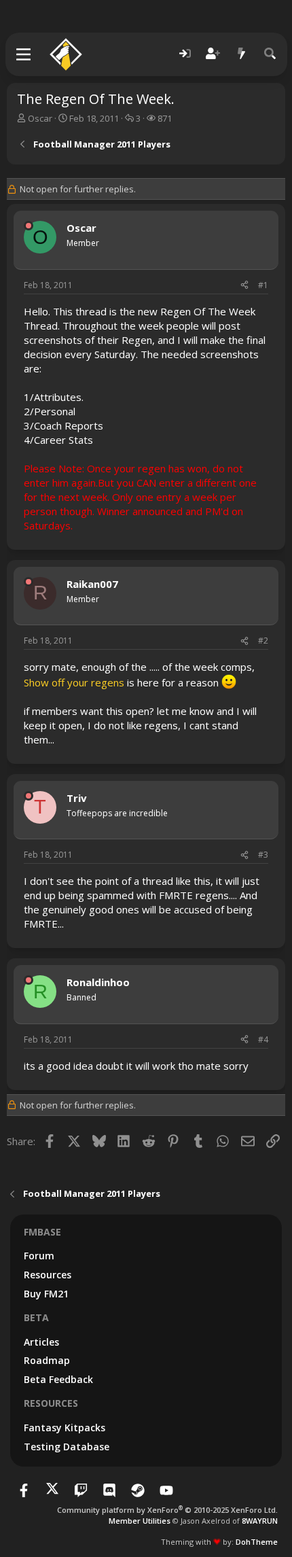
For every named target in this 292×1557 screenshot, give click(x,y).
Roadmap (47, 1360)
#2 (263, 640)
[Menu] (24, 54)
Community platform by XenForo (167, 1510)
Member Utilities (139, 1521)
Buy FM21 (46, 1293)
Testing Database (66, 1446)
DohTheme (257, 1542)
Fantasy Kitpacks (64, 1427)
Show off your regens (74, 682)
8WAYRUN (260, 1521)
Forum (39, 1255)
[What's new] (241, 54)
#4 (263, 1039)
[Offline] (28, 225)
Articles (41, 1341)
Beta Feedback (58, 1379)
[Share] (244, 286)
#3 (263, 854)
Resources (47, 1274)
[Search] (270, 54)
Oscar (40, 118)
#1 (263, 285)
